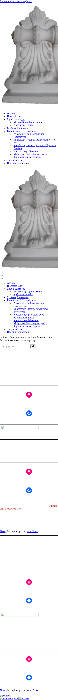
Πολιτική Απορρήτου (18, 163)
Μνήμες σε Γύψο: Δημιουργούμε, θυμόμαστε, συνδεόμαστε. (31, 155)
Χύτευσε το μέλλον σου (26, 151)
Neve (2, 531)
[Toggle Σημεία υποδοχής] (56, 288)
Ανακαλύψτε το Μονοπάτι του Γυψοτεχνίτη (29, 135)
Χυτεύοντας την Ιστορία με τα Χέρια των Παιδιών (35, 147)
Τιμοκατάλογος (15, 160)
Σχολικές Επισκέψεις (18, 128)
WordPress (32, 531)
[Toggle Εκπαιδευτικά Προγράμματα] (56, 300)
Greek (7, 695)
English (14, 698)
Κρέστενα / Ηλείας (23, 125)
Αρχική (11, 113)
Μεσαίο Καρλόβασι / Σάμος (28, 122)
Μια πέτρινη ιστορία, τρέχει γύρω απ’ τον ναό (35, 141)
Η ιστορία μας (14, 116)
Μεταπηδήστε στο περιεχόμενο (16, 1)
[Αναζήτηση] (32, 346)
